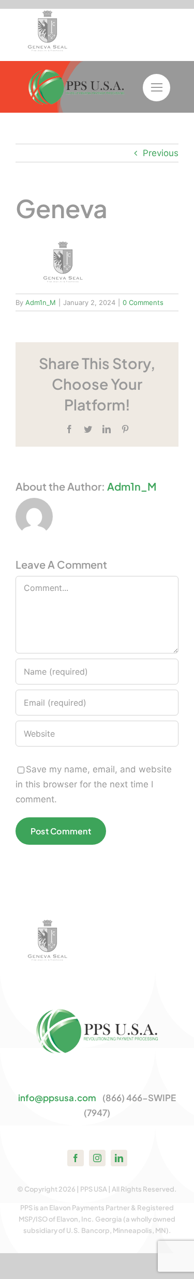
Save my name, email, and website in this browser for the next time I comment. (94, 784)
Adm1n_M (40, 302)
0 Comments (143, 302)
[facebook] (75, 1158)
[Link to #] (156, 87)
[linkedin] (119, 1158)
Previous (160, 153)
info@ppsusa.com (57, 1097)
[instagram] (97, 1158)
